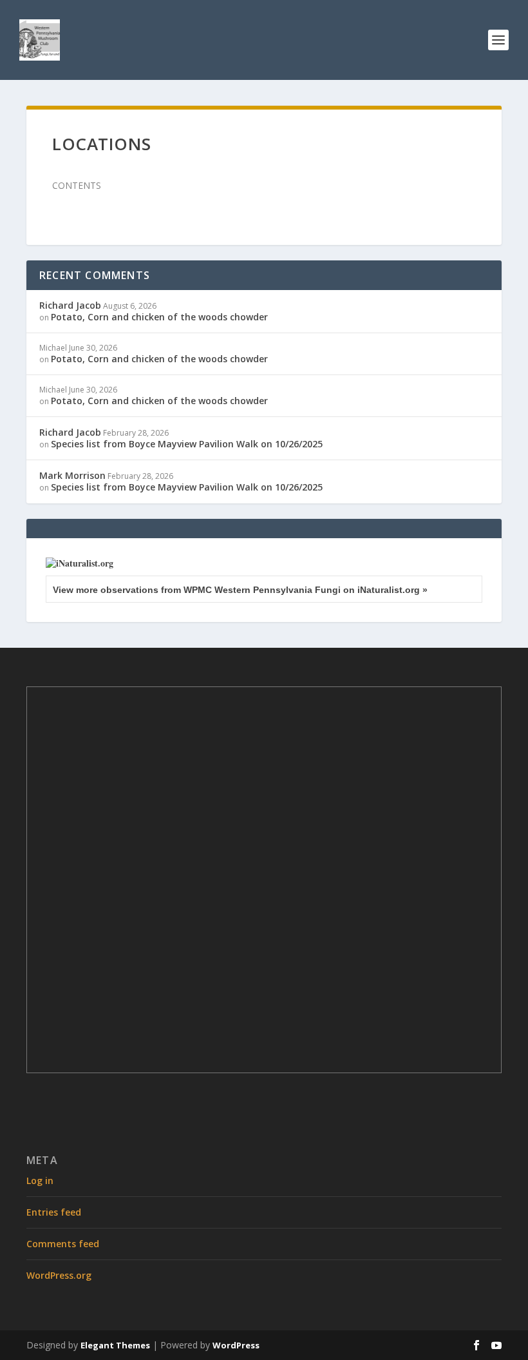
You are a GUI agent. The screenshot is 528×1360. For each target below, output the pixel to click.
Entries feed (53, 1212)
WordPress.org (58, 1275)
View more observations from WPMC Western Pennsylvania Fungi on (240, 590)
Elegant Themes (115, 1345)
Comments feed (62, 1244)
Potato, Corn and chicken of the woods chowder (159, 317)
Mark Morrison (72, 475)
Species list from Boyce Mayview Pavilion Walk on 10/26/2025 (187, 444)
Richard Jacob (70, 305)
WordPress (235, 1345)
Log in (39, 1180)
